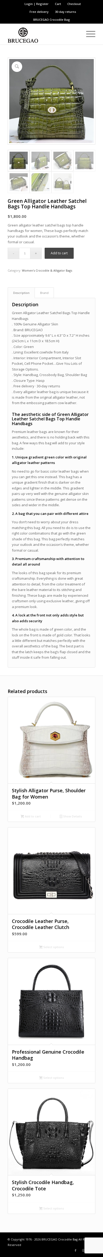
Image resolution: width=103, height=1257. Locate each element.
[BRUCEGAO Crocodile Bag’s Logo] (43, 33)
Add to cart (59, 253)
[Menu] (88, 33)
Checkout (74, 4)
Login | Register (37, 4)
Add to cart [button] (32, 816)
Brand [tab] (44, 293)
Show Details (72, 816)
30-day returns (65, 12)
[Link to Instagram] (83, 1250)
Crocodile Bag (60, 20)
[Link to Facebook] (75, 1250)
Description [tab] (21, 293)
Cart (58, 4)
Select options (53, 947)
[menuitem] (37, 4)
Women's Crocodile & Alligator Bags (47, 270)
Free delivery (39, 12)
